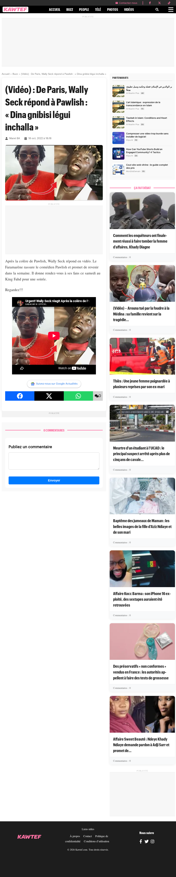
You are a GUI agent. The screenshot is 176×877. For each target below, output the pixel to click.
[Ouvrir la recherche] (157, 9)
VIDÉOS (129, 9)
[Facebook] (141, 842)
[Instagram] (152, 842)
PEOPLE (84, 9)
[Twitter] (147, 842)
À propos (75, 836)
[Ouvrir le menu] (170, 9)
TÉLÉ (98, 9)
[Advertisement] (88, 42)
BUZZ (69, 9)
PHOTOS (112, 9)
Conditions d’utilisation (96, 841)
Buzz (15, 74)
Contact (87, 836)
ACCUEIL (54, 9)
